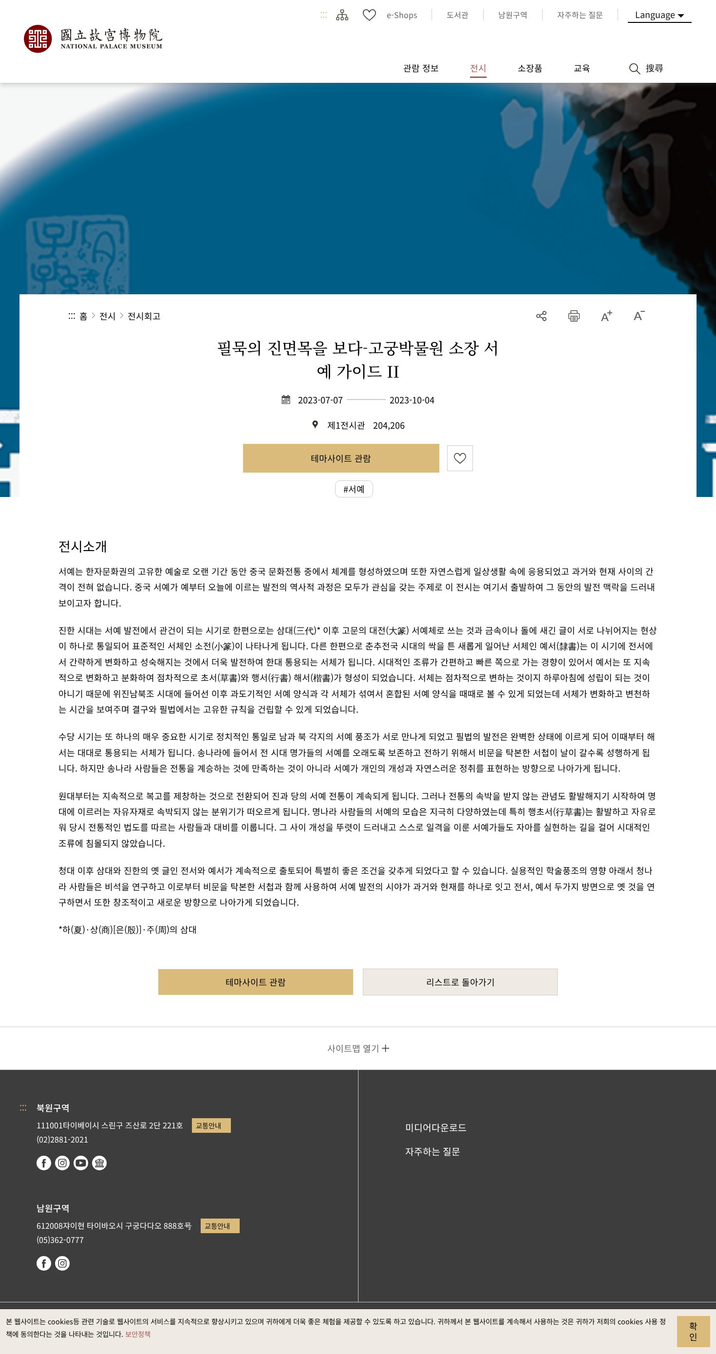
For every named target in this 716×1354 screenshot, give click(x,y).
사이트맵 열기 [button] (353, 1048)
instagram (62, 1163)
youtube (81, 1163)
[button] (574, 315)
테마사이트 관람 (341, 458)
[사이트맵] (342, 14)
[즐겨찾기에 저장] (460, 458)
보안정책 (138, 1334)
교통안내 (208, 1125)
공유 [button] (541, 315)
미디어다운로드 (436, 1127)
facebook (44, 1163)
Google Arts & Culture (99, 1163)
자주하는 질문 (432, 1151)
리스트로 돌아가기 (460, 981)
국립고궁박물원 (92, 39)
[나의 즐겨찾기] (369, 14)
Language (655, 14)
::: (323, 14)
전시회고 (144, 315)
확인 (693, 1331)
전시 (107, 315)
